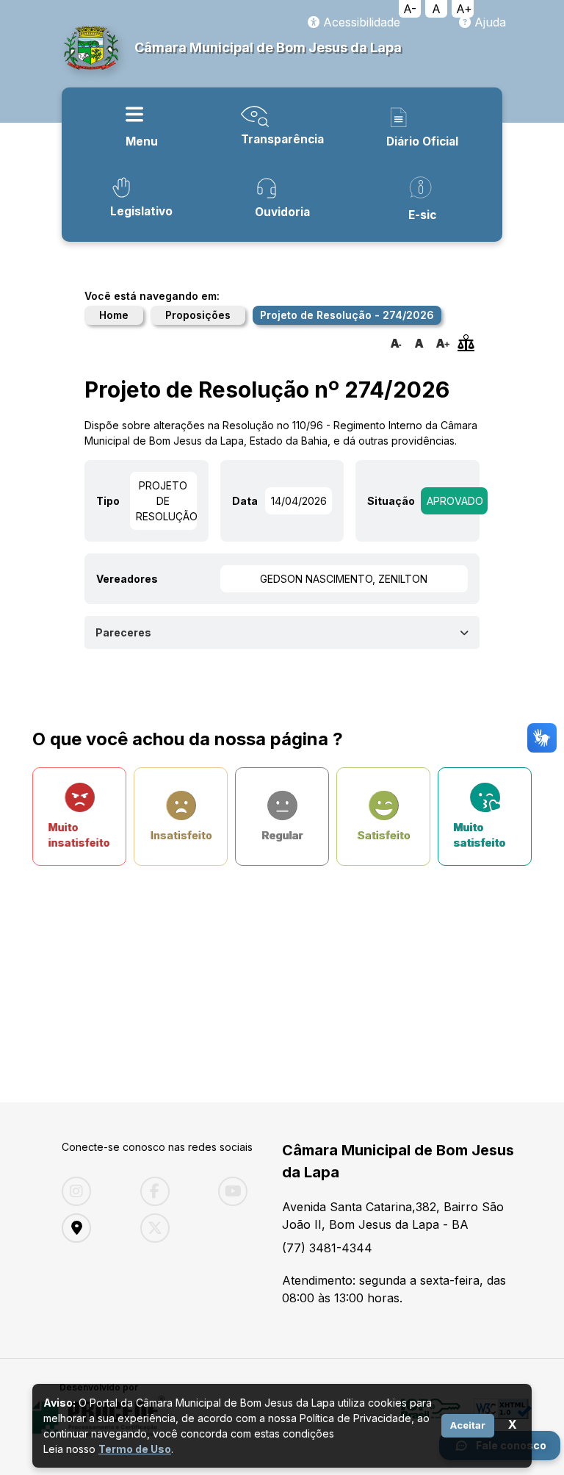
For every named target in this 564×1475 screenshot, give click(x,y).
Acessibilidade (359, 22)
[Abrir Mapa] (90, 1228)
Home (114, 315)
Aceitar (467, 1425)
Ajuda (488, 22)
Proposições (198, 315)
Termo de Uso (134, 1449)
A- (409, 8)
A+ (464, 8)
